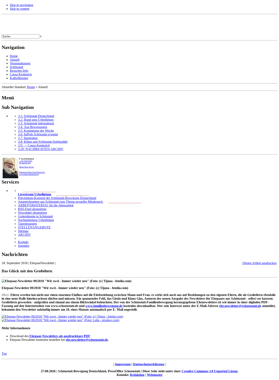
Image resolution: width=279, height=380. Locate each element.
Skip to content (19, 8)
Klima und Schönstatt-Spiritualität (42, 141)
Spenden (23, 245)
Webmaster (155, 375)
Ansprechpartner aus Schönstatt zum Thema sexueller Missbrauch (61, 201)
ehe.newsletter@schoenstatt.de (87, 339)
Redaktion (137, 375)
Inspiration (28, 138)
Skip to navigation (21, 5)
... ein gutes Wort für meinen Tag (25, 162)
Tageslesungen (27, 223)
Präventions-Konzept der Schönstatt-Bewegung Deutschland (57, 198)
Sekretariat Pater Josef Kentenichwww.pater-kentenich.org (32, 173)
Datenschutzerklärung (148, 364)
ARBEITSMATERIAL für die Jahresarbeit (46, 205)
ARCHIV (24, 234)
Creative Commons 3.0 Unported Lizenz (210, 371)
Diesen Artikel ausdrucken (259, 263)
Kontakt (23, 242)
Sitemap (23, 231)
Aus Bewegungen (32, 127)
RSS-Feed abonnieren (32, 209)
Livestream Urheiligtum (34, 194)
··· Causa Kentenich (34, 145)
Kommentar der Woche (36, 130)
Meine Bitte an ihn (26, 167)
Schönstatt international (36, 123)
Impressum (123, 364)
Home (31, 87)
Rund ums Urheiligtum (36, 119)
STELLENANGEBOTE (34, 227)
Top (4, 353)
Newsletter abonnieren (32, 212)
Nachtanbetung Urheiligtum (36, 220)
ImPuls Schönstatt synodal (38, 134)
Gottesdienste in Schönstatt (35, 216)
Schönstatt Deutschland (36, 116)
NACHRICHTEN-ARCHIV (41, 149)
